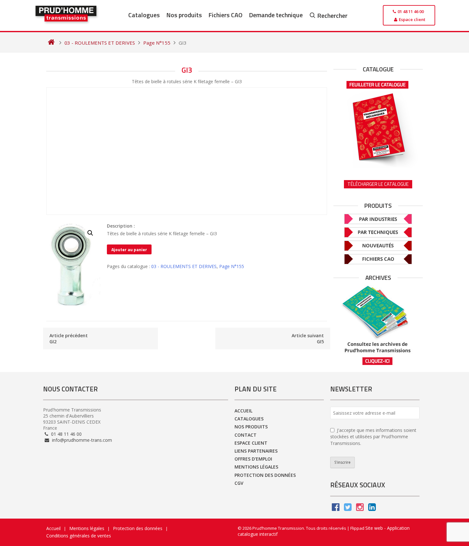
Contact (245, 435)
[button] (90, 233)
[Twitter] (347, 509)
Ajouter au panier (129, 249)
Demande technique (276, 15)
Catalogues (144, 15)
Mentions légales (256, 467)
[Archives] (378, 325)
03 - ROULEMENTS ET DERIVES (184, 266)
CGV (238, 483)
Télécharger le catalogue (378, 184)
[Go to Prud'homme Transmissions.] (51, 43)
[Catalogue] (378, 122)
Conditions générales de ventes (78, 536)
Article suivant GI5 (308, 338)
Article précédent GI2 (68, 338)
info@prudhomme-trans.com (81, 440)
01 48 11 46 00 (66, 434)
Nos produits (184, 15)
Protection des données (265, 475)
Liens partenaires (256, 451)
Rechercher (332, 15)
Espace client (250, 443)
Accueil (243, 411)
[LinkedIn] (372, 509)
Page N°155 (231, 266)
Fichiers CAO (225, 15)
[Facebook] (335, 509)
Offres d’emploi (253, 459)
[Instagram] (359, 509)
